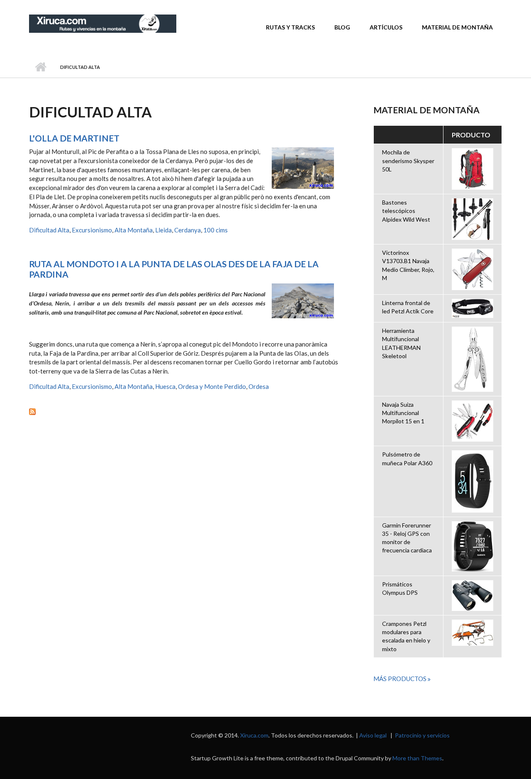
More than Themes (417, 758)
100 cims (215, 230)
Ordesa (258, 386)
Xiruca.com (254, 735)
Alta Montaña (133, 230)
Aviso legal (373, 735)
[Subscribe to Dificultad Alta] (184, 410)
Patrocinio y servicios (422, 735)
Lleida (163, 230)
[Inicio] (102, 23)
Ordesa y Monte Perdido (212, 386)
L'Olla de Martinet (74, 138)
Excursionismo (92, 230)
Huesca (165, 386)
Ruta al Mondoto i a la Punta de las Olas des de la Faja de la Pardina (174, 269)
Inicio (40, 67)
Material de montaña (457, 27)
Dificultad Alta (49, 230)
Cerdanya (187, 230)
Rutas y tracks (290, 27)
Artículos (386, 27)
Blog (342, 27)
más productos (400, 678)
